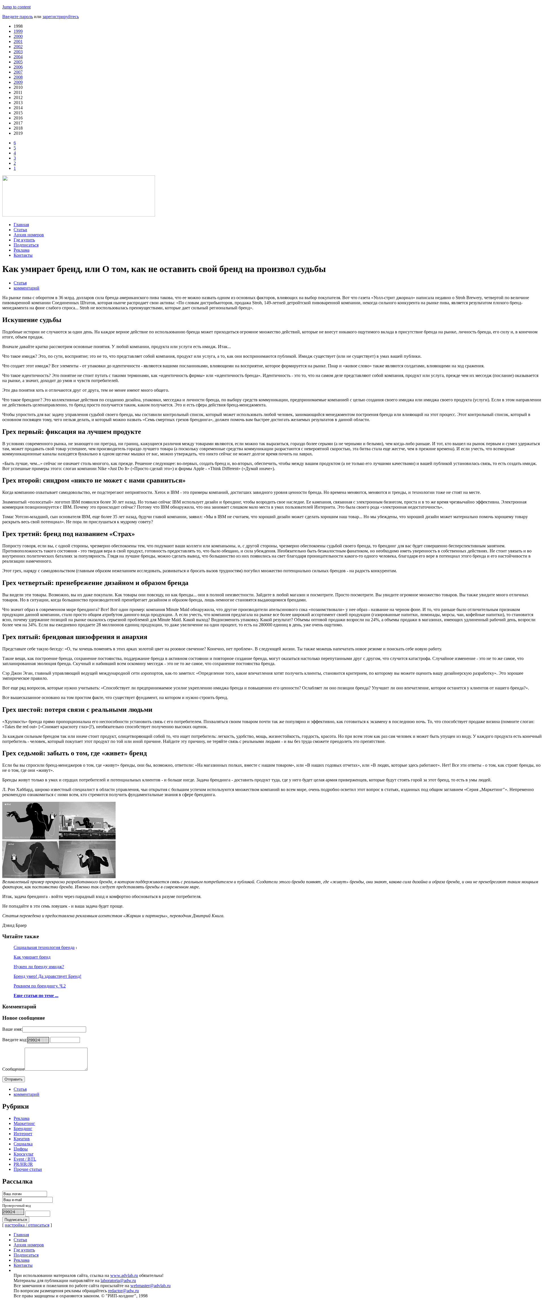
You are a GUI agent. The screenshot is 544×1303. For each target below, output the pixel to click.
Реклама (21, 250)
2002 (18, 46)
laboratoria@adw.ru (118, 1280)
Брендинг (23, 1128)
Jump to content (16, 7)
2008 (18, 77)
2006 (18, 67)
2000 (18, 36)
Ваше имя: (12, 1029)
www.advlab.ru (124, 1275)
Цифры (21, 1148)
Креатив (22, 1138)
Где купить (24, 239)
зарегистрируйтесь (60, 16)
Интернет (23, 1133)
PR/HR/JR (23, 1164)
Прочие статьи (28, 1169)
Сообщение (13, 1069)
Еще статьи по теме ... (36, 995)
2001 (18, 41)
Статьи (20, 229)
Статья (20, 282)
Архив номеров (29, 234)
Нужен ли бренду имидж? (39, 966)
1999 (18, 31)
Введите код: (14, 1039)
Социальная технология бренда (44, 947)
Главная (21, 224)
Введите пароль (17, 16)
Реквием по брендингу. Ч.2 (40, 985)
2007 (18, 72)
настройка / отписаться (27, 1225)
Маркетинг (24, 1123)
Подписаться (26, 245)
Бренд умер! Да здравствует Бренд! (47, 976)
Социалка (23, 1143)
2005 (18, 61)
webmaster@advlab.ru (150, 1285)
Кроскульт (23, 1154)
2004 (18, 56)
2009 (18, 82)
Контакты (23, 255)
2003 (18, 51)
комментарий (26, 288)
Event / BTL (25, 1159)
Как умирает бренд (32, 957)
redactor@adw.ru (123, 1290)
